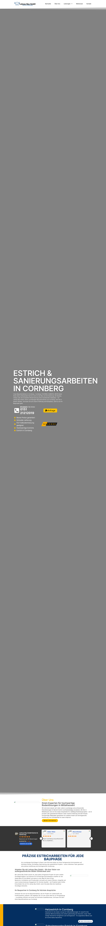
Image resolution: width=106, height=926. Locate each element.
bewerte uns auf (25, 843)
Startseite (48, 4)
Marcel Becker (77, 832)
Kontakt (89, 4)
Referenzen (79, 4)
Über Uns (57, 4)
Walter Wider (51, 832)
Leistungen (67, 4)
